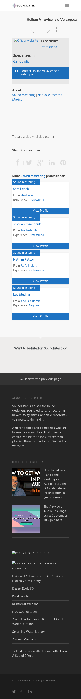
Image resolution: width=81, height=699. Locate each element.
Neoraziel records (50, 95)
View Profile (40, 210)
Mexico (17, 99)
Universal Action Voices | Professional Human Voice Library (38, 579)
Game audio (21, 61)
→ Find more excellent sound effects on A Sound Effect (39, 653)
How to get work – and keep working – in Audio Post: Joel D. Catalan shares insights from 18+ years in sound (55, 484)
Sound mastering (23, 95)
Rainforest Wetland (25, 604)
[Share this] (18, 163)
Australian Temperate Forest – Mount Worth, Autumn (37, 622)
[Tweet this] (29, 163)
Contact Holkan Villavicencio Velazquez (39, 73)
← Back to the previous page (40, 379)
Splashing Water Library (28, 631)
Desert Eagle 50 (23, 588)
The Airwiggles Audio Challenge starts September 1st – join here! (55, 514)
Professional (49, 47)
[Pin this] (63, 163)
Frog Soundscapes (24, 611)
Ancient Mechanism (25, 639)
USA (24, 265)
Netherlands (29, 230)
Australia (27, 195)
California (34, 301)
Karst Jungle (20, 596)
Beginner (34, 305)
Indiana (33, 265)
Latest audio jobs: (36, 553)
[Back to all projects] (54, 30)
